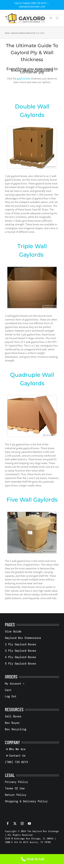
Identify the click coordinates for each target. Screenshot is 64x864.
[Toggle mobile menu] (57, 18)
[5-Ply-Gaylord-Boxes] (32, 513)
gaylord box (24, 78)
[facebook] (8, 823)
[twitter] (15, 823)
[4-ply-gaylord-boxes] (32, 396)
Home (7, 33)
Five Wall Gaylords (32, 499)
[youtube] (29, 823)
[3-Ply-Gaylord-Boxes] (32, 268)
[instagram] (22, 823)
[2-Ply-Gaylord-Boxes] (32, 128)
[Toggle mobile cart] (50, 18)
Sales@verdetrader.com (32, 6)
